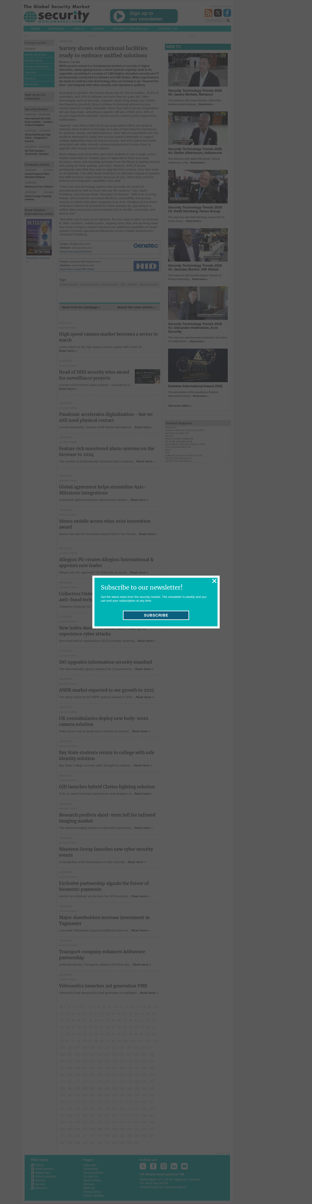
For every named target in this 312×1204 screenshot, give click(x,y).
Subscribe (156, 615)
